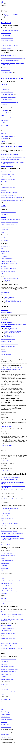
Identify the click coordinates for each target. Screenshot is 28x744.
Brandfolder (3, 133)
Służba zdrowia (4, 125)
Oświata (2, 115)
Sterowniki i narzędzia (6, 171)
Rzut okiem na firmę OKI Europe (8, 212)
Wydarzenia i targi (5, 712)
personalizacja (4, 104)
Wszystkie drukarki (5, 70)
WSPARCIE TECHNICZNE (11, 147)
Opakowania (4, 84)
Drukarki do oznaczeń (6, 48)
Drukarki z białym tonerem (7, 38)
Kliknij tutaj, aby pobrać (6, 426)
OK (1, 295)
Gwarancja (3, 190)
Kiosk (2, 127)
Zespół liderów (4, 664)
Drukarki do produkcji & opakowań (9, 45)
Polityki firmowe (5, 684)
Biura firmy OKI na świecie (7, 666)
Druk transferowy (5, 89)
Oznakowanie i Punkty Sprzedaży (9, 585)
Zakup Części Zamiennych (7, 166)
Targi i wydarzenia (5, 251)
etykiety (2, 578)
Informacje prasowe (5, 246)
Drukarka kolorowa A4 (6, 99)
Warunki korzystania (5, 724)
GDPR (2, 694)
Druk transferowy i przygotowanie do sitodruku (12, 580)
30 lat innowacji (4, 214)
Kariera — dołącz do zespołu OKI (9, 224)
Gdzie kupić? (7, 15)
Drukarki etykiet (4, 43)
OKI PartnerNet (4, 229)
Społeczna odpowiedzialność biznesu (9, 669)
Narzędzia (3, 141)
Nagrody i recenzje (5, 714)
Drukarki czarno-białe (6, 33)
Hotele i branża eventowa (7, 117)
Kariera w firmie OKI (6, 674)
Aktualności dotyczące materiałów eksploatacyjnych (13, 58)
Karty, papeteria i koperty (7, 92)
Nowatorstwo (4, 256)
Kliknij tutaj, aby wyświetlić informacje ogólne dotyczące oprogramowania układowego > (12, 368)
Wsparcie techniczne (8, 298)
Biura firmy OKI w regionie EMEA (9, 222)
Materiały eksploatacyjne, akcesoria (9, 55)
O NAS (3, 206)
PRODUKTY (6, 23)
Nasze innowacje (5, 240)
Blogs (2, 248)
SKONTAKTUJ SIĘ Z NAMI (11, 14)
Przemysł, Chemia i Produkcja (8, 112)
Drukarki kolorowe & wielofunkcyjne (9, 30)
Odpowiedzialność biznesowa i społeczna (10, 219)
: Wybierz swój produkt (13, 324)
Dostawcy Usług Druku (6, 553)
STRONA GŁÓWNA (9, 297)
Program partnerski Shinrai (7, 227)
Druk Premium (4, 138)
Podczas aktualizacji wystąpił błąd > (9, 479)
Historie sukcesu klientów (7, 72)
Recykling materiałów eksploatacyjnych (10, 60)
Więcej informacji (5, 292)
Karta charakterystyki (6, 176)
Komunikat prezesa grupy (7, 258)
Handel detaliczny (5, 120)
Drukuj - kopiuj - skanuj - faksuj (8, 97)
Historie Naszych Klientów (7, 601)
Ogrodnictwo (4, 122)
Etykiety (3, 87)
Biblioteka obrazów (5, 717)
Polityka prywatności (6, 727)
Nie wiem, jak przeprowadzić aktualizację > (11, 477)
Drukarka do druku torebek (7, 94)
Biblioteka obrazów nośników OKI (9, 263)
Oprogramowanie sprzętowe (7, 174)
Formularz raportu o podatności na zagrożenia (11, 197)
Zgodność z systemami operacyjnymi (9, 192)
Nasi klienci (3, 217)
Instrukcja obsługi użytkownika (8, 179)
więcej (2, 232)
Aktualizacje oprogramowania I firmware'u (11, 200)
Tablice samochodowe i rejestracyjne (9, 102)
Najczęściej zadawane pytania (8, 187)
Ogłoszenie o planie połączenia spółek (10, 691)
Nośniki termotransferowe (7, 40)
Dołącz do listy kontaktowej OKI (8, 261)
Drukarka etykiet (5, 110)
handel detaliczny (5, 563)
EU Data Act (4, 181)
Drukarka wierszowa (5, 35)
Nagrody (3, 253)
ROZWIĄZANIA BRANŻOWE (13, 78)
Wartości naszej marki (6, 237)
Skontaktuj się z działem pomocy (8, 195)
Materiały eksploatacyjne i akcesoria (9, 154)
